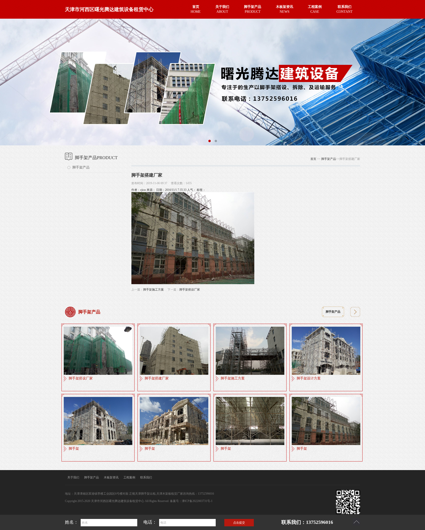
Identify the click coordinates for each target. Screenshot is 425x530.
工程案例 (129, 477)
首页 (313, 159)
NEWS (284, 9)
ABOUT (222, 9)
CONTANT (344, 9)
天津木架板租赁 (166, 493)
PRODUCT (252, 9)
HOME (196, 9)
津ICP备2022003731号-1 (197, 501)
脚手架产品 (81, 167)
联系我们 (146, 477)
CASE (315, 9)
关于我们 (73, 477)
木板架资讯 (111, 477)
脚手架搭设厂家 (189, 289)
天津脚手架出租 (145, 493)
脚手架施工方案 (153, 289)
